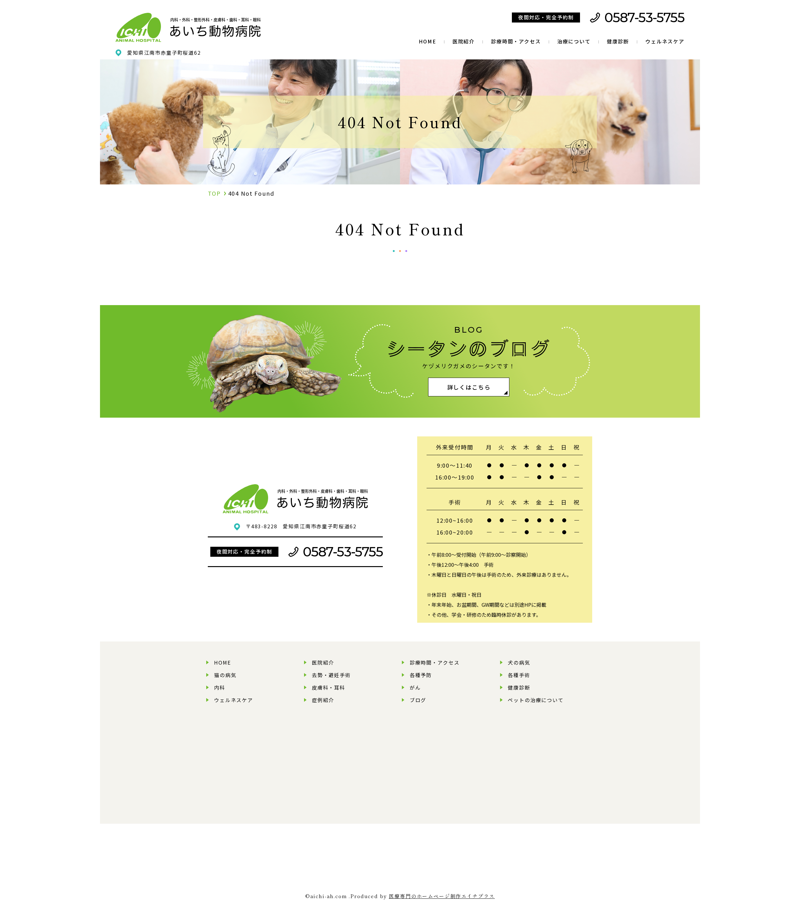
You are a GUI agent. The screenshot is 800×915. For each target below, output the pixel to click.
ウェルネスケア (664, 41)
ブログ (418, 700)
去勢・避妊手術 (331, 675)
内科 (219, 687)
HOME (427, 41)
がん (415, 687)
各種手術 (519, 675)
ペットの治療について (535, 700)
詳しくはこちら (469, 387)
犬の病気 (519, 662)
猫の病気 (225, 675)
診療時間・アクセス (516, 41)
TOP (214, 193)
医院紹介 (463, 41)
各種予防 (421, 675)
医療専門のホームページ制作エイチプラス (442, 896)
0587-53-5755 (644, 17)
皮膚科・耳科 (328, 687)
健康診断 (618, 41)
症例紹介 (323, 700)
